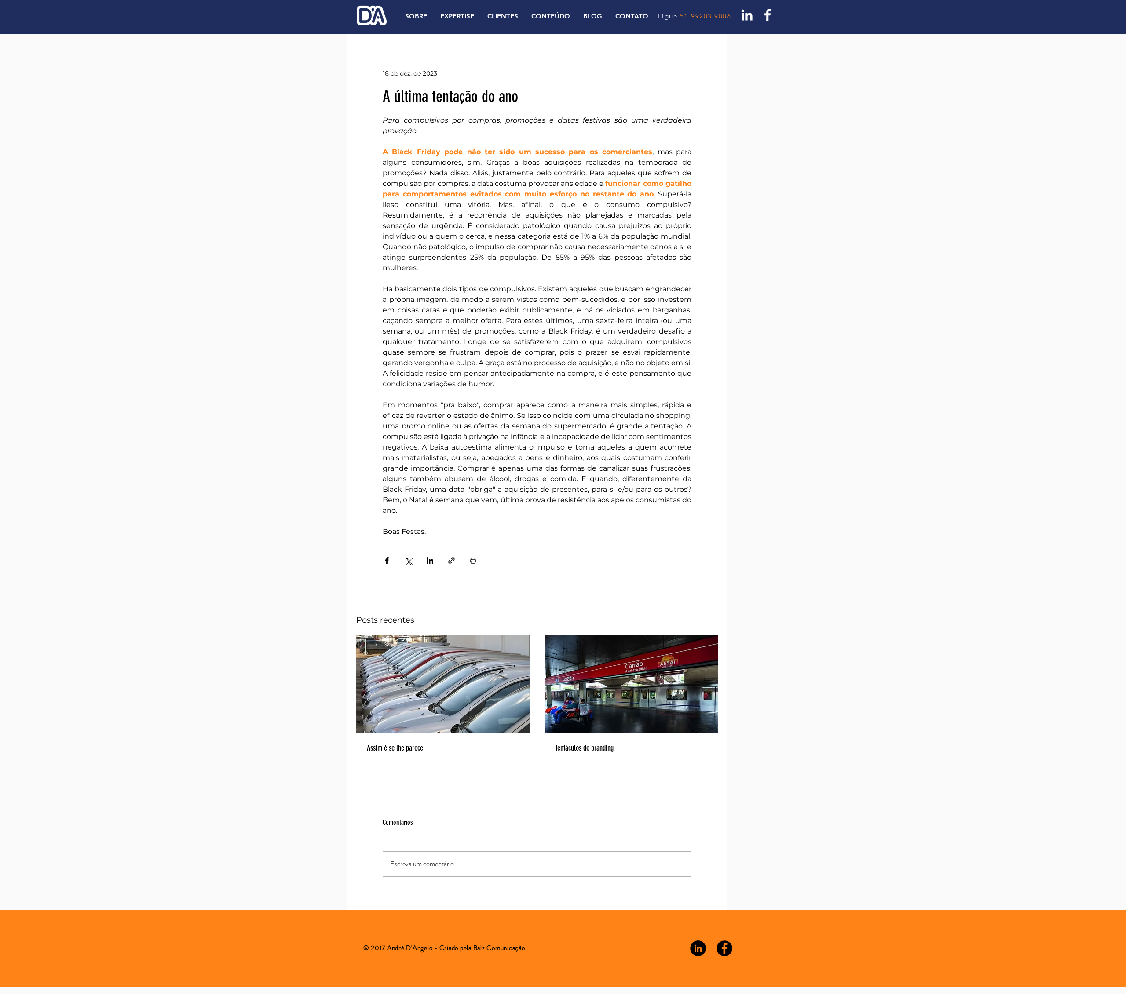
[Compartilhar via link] (451, 560)
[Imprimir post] (473, 560)
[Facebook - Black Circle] (724, 948)
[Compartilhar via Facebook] (387, 560)
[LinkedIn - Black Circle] (698, 948)
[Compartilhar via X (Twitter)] (408, 560)
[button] (551, 16)
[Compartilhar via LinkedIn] (430, 560)
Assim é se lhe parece (395, 748)
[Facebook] (767, 15)
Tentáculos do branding (584, 748)
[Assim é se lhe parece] (443, 684)
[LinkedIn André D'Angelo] (747, 15)
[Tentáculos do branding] (631, 684)
